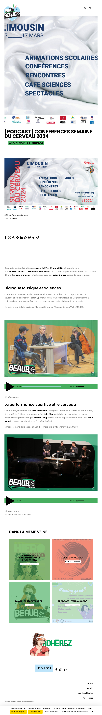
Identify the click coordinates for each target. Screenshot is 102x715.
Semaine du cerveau (38, 271)
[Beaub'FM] (12, 9)
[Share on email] (37, 237)
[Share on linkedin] (21, 237)
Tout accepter (18, 711)
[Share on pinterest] (17, 237)
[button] (96, 8)
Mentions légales (85, 693)
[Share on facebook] (5, 237)
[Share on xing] (33, 237)
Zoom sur (17, 142)
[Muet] (76, 387)
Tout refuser (35, 711)
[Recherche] (84, 8)
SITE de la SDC (11, 218)
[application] (51, 386)
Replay (38, 142)
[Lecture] (6, 387)
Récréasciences (16, 271)
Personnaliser (51, 711)
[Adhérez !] (51, 643)
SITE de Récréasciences (16, 215)
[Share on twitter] (9, 237)
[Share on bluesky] (29, 237)
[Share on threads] (13, 237)
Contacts (88, 683)
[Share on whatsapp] (25, 237)
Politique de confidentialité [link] (75, 711)
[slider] (82, 386)
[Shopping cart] (88, 8)
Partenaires (88, 698)
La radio (89, 688)
